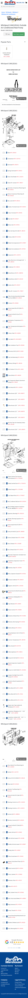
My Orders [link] (17, 970)
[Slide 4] (17, 948)
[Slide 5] (19, 948)
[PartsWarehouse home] (12, 2)
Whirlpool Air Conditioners (8, 14)
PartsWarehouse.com (13, 993)
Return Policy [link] (4, 973)
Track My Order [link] (4, 970)
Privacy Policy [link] (18, 982)
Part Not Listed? (18, 34)
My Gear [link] (17, 971)
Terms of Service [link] (19, 985)
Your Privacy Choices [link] (20, 984)
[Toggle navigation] (2, 3)
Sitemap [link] (3, 985)
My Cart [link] (17, 973)
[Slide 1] (9, 948)
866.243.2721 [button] (20, 2)
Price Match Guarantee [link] (6, 975)
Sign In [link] (16, 968)
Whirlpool (15, 12)
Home (3, 12)
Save (9, 34)
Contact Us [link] (3, 968)
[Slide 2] (11, 948)
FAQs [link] (2, 971)
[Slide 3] (14, 948)
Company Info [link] (4, 982)
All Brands (8, 12)
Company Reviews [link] (5, 984)
